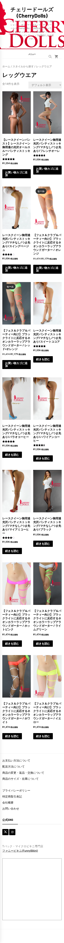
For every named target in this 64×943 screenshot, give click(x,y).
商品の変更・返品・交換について (23, 772)
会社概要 (8, 802)
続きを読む (43, 359)
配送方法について (13, 766)
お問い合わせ (10, 808)
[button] (32, 54)
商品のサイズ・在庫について (20, 778)
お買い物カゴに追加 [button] (16, 174)
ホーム (6, 66)
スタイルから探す (23, 66)
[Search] (50, 56)
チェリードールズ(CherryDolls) (32, 12)
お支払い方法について (16, 760)
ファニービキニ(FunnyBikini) (20, 850)
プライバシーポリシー (16, 790)
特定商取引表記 (12, 796)
